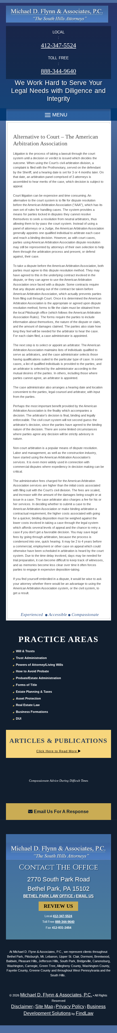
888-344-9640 (58, 71)
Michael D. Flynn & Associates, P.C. (56, 994)
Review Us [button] (58, 906)
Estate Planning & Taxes (34, 691)
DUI (18, 718)
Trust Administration (31, 658)
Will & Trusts (25, 651)
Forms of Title (26, 684)
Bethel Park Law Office (48, 896)
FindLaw (84, 1013)
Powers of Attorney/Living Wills (39, 664)
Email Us (85, 896)
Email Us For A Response (61, 811)
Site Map (44, 1006)
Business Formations (32, 711)
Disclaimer (22, 1006)
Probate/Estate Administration (38, 678)
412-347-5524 (58, 45)
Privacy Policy (70, 1006)
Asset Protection (28, 698)
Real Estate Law (28, 705)
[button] (55, 114)
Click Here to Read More (57, 751)
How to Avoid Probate (32, 671)
